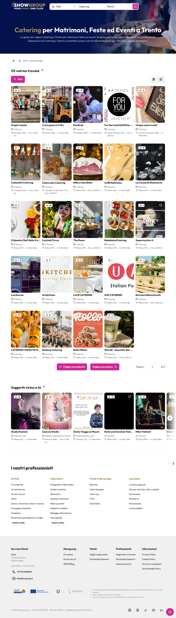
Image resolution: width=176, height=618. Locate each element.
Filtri (20, 79)
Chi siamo (68, 554)
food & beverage (36, 61)
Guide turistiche (58, 489)
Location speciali (137, 484)
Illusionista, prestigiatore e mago (27, 517)
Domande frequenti (99, 559)
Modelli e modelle (59, 508)
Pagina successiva (103, 366)
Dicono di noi (69, 559)
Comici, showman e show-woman (27, 503)
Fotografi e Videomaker (62, 484)
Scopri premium (123, 564)
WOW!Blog (68, 564)
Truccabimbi (17, 484)
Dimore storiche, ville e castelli (144, 489)
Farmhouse (134, 494)
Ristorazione (135, 503)
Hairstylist (55, 494)
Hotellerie (134, 498)
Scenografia (56, 517)
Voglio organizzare (99, 554)
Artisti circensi (18, 494)
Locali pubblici (136, 508)
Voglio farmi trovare (126, 554)
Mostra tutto (18, 522)
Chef (92, 498)
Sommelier (95, 503)
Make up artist (57, 503)
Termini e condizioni (152, 564)
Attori (14, 498)
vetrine (25, 61)
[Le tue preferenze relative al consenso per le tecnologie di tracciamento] (173, 463)
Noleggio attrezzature (60, 513)
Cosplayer (16, 513)
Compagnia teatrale (21, 508)
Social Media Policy (151, 568)
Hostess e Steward (59, 498)
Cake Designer (97, 489)
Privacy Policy (149, 554)
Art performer (18, 489)
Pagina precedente (74, 366)
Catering (94, 494)
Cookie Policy (148, 559)
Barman (94, 484)
